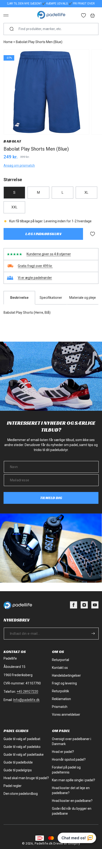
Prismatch (59, 707)
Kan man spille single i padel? (73, 780)
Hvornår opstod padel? (69, 759)
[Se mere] (83, 15)
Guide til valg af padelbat (22, 739)
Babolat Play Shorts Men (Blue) (39, 42)
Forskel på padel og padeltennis (66, 769)
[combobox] (53, 29)
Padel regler (13, 786)
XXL (14, 207)
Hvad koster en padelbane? (72, 801)
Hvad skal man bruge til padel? (26, 778)
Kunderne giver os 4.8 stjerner (49, 254)
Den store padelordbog (21, 793)
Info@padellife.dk (26, 700)
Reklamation (61, 699)
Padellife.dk (44, 843)
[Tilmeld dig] (93, 633)
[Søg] (12, 29)
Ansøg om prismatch (19, 165)
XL (86, 192)
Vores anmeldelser (66, 714)
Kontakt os (60, 668)
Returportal (60, 660)
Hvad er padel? (63, 752)
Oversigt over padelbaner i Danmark (71, 741)
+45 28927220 (27, 691)
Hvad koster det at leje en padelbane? (71, 790)
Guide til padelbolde (18, 762)
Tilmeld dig (51, 497)
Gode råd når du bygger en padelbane (71, 811)
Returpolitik (60, 691)
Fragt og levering (64, 683)
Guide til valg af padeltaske (24, 754)
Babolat (12, 141)
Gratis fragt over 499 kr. (35, 266)
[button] (6, 15)
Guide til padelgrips (18, 770)
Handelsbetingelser (66, 675)
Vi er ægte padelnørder (35, 278)
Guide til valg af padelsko (22, 747)
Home (8, 42)
